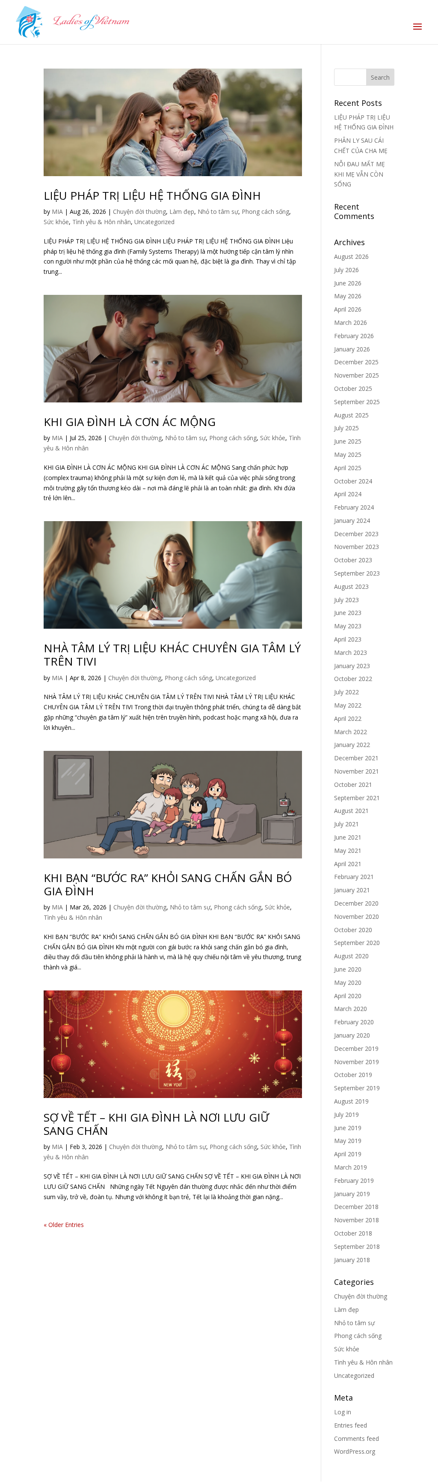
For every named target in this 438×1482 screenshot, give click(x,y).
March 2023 (350, 652)
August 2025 (351, 415)
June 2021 (347, 837)
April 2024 (347, 494)
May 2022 (347, 705)
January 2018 (352, 1260)
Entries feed (350, 1425)
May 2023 (347, 626)
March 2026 (350, 322)
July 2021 (346, 824)
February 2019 (354, 1180)
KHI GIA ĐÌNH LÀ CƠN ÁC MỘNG (130, 421)
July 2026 (346, 270)
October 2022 (353, 679)
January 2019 (352, 1194)
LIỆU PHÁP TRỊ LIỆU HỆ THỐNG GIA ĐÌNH (152, 195)
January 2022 (352, 745)
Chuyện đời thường (139, 211)
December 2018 (356, 1207)
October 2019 (353, 1075)
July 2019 (346, 1114)
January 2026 (352, 349)
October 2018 (353, 1233)
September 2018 (357, 1246)
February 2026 (354, 336)
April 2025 (347, 468)
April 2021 (347, 864)
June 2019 (347, 1128)
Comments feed (356, 1438)
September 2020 (357, 943)
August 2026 (351, 256)
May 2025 (347, 454)
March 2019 (350, 1167)
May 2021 (347, 850)
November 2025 (356, 375)
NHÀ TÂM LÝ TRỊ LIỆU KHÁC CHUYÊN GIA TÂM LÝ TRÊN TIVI (172, 654)
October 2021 (353, 784)
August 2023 (351, 586)
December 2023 (356, 534)
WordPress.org (354, 1451)
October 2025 (353, 388)
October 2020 (353, 930)
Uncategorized (154, 222)
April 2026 (347, 309)
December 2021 (356, 758)
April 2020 (347, 996)
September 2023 (357, 573)
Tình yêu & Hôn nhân (101, 222)
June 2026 (347, 283)
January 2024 (352, 520)
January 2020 (352, 1035)
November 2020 (356, 916)
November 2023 (356, 547)
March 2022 (350, 732)
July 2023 (346, 600)
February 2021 (354, 877)
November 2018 (356, 1220)
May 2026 (347, 296)
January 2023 (352, 666)
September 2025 (357, 402)
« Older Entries (64, 1225)
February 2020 (354, 1022)
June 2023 (347, 613)
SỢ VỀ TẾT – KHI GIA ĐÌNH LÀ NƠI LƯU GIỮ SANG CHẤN (156, 1124)
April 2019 (347, 1154)
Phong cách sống (265, 211)
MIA (57, 211)
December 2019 (356, 1048)
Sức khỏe (56, 222)
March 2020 (350, 1009)
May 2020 (347, 982)
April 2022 (347, 718)
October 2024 (353, 481)
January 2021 (352, 890)
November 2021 (356, 771)
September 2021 (357, 798)
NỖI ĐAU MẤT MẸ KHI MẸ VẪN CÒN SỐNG (359, 174)
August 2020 (351, 956)
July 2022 (346, 692)
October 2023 (353, 560)
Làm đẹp (181, 211)
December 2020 (356, 903)
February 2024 (354, 507)
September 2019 (357, 1088)
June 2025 (347, 441)
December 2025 (356, 362)
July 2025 (346, 428)
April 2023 (347, 639)
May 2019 (347, 1141)
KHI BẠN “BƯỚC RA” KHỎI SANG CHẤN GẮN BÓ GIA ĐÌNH (168, 884)
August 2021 (351, 811)
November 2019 (356, 1062)
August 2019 (351, 1101)
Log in (342, 1412)
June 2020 (347, 969)
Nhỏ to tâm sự (218, 211)
